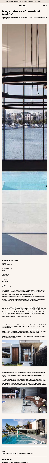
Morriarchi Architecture (32, 299)
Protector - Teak (35, 313)
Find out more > (39, 1)
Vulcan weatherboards (19, 313)
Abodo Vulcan (31, 329)
